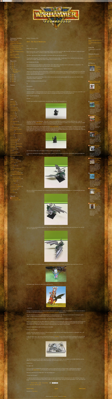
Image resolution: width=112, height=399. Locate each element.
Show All (100, 216)
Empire (11, 123)
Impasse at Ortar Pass (15, 57)
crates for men (39, 122)
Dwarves (12, 118)
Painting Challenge (14, 152)
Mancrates (32, 384)
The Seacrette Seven (14, 177)
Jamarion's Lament (14, 41)
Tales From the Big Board (95, 158)
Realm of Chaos (13, 159)
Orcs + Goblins (13, 149)
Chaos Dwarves (13, 107)
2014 (13, 76)
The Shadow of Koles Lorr (15, 47)
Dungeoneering (13, 116)
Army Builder (13, 102)
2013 (13, 78)
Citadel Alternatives (14, 110)
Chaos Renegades (14, 109)
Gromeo (12, 131)
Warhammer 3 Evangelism (15, 186)
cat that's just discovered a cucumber (51, 312)
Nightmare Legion (14, 140)
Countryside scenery (97, 147)
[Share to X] (55, 383)
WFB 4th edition (38, 384)
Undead (12, 183)
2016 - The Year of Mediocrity (36, 42)
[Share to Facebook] (56, 383)
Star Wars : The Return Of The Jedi (98, 133)
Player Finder (13, 153)
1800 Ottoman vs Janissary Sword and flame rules (98, 191)
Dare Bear (12, 112)
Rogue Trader (13, 162)
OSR (11, 150)
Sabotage (12, 164)
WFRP (11, 191)
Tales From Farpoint (94, 101)
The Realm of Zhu (94, 173)
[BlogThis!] (53, 383)
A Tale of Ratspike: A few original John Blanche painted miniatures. (98, 118)
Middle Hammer (36, 369)
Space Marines (13, 165)
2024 (13, 62)
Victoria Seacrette (14, 184)
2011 (13, 81)
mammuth (55, 396)
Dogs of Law (12, 115)
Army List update (96, 205)
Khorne (11, 136)
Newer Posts (30, 388)
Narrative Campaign (14, 139)
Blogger (64, 396)
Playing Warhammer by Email (16, 155)
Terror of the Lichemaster (15, 172)
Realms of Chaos (93, 131)
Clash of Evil (12, 55)
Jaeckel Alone (93, 203)
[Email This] (52, 383)
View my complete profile (15, 199)
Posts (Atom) (34, 391)
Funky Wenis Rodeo (54, 126)
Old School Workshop (94, 145)
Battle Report (13, 104)
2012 (13, 79)
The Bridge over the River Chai (16, 45)
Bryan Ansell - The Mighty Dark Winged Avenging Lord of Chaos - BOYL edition (98, 69)
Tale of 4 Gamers (13, 171)
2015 (13, 74)
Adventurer (12, 101)
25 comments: (45, 382)
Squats (11, 167)
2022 (13, 64)
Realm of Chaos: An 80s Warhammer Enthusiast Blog (95, 82)
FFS (11, 126)
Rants (11, 157)
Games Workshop (14, 127)
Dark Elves (12, 113)
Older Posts (82, 388)
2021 (13, 66)
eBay (11, 119)
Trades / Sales (13, 181)
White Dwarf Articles (92, 59)
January (14, 69)
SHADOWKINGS (93, 188)
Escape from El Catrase (15, 124)
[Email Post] (50, 382)
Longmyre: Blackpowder (97, 103)
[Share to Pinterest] (57, 383)
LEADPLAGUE (93, 65)
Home (56, 388)
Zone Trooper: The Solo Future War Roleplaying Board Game (98, 176)
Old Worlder (12, 142)
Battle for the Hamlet (14, 54)
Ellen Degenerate (13, 121)
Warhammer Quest (14, 187)
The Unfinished (13, 180)
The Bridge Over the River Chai (16, 174)
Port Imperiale (93, 115)
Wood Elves (12, 192)
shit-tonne (57, 336)
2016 (13, 68)
